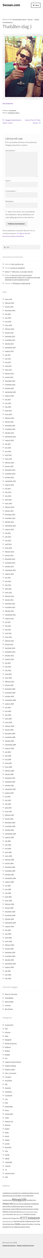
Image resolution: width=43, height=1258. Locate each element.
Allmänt (7, 1032)
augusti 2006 (9, 837)
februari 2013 (9, 552)
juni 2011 (8, 626)
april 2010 (8, 674)
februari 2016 (9, 418)
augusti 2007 (9, 793)
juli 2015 (8, 444)
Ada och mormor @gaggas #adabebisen (26, 1204)
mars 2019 (8, 299)
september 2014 (10, 481)
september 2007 (10, 789)
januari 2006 (9, 863)
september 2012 (10, 570)
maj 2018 (8, 321)
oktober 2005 (9, 874)
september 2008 (10, 745)
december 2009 (10, 689)
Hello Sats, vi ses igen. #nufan (22, 272)
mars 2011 (8, 637)
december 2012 (10, 559)
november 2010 (10, 652)
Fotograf (8, 1077)
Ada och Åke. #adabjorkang (11, 1206)
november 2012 (10, 563)
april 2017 (8, 366)
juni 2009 (8, 711)
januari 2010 (9, 685)
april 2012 (8, 589)
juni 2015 (8, 448)
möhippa (28, 1221)
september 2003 (10, 964)
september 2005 (10, 878)
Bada (25, 1209)
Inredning (8, 1092)
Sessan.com (11, 5)
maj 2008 (8, 759)
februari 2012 (9, 596)
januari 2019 (9, 307)
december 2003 (10, 952)
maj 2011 (8, 629)
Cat (6, 1058)
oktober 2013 (9, 522)
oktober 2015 (9, 433)
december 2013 (10, 514)
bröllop (36, 1209)
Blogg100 (8, 1040)
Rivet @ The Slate (11, 994)
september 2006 (10, 834)
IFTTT (23, 1217)
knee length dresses (8, 1221)
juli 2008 (8, 752)
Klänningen (9, 1106)
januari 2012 (9, 600)
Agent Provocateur (26, 1206)
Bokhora (8, 1047)
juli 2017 (8, 355)
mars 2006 (8, 856)
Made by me (9, 1121)
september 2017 (10, 347)
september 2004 (10, 923)
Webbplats (9, 201)
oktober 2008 (9, 741)
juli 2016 (8, 399)
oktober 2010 (9, 655)
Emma (7, 272)
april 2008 (8, 763)
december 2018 (10, 310)
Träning (7, 1166)
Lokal (7, 1118)
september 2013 (10, 526)
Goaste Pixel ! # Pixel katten (32, 121)
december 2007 (10, 778)
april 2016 (8, 411)
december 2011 (10, 603)
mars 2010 (8, 678)
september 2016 (10, 392)
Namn (8, 181)
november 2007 (10, 782)
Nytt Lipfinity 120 (17, 264)
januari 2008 (9, 774)
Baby (6, 1036)
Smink (7, 1155)
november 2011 (10, 607)
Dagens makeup (10, 1066)
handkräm (26, 1214)
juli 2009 (8, 707)
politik (7, 1144)
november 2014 (10, 474)
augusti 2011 (9, 618)
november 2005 (10, 871)
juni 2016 (8, 403)
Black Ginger (9, 1002)
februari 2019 (9, 303)
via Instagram (8, 103)
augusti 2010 (9, 659)
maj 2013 (8, 540)
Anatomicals (6, 1209)
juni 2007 (8, 800)
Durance (19, 1212)
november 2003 (10, 956)
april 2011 (8, 633)
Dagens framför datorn (13, 1062)
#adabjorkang (7, 1200)
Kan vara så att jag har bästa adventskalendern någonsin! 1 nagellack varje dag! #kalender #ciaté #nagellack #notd (22, 277)
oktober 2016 (9, 388)
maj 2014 (8, 496)
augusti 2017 (9, 351)
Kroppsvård (9, 1114)
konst (7, 1110)
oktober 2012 (9, 566)
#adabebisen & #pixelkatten (12, 1193)
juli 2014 (8, 489)
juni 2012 (8, 581)
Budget (7, 1055)
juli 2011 (8, 622)
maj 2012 (8, 585)
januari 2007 (9, 819)
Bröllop (7, 1051)
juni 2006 (8, 845)
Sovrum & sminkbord (17, 268)
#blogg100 (19, 1199)
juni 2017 (8, 359)
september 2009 (10, 700)
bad (22, 1209)
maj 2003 (8, 978)
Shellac (18, 1224)
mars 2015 (8, 459)
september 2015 (10, 437)
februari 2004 (9, 945)
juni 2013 (8, 537)
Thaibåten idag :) (14, 113)
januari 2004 (9, 949)
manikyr (22, 1221)
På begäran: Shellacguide (21, 283)
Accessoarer (9, 1025)
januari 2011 (9, 644)
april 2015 (8, 455)
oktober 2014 (9, 477)
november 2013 (10, 518)
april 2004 (8, 938)
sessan (30, 19)
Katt (6, 1103)
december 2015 (10, 425)
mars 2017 (8, 370)
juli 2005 (8, 886)
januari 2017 (9, 377)
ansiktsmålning (16, 1209)
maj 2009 (8, 715)
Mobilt (7, 1129)
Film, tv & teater (10, 1073)
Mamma (7, 1125)
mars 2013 (8, 548)
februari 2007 (9, 815)
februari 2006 (9, 860)
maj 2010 (8, 670)
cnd (9, 1212)
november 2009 (10, 693)
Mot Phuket (9, 1009)
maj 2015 (8, 451)
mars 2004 (8, 941)
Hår (6, 1084)
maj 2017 (8, 362)
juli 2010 (8, 663)
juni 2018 (8, 318)
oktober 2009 (9, 696)
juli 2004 (8, 930)
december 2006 (10, 822)
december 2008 (10, 733)
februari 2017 (9, 373)
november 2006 (10, 826)
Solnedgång (9, 998)
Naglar (7, 1140)
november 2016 (10, 385)
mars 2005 (8, 900)
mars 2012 (8, 592)
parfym (34, 1221)
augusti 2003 (9, 967)
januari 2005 (9, 908)
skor (6, 1151)
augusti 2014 (9, 485)
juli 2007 (8, 796)
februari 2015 (9, 463)
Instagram (34, 1217)
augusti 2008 (9, 748)
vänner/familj (9, 1173)
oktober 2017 (9, 344)
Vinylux (27, 1227)
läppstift (16, 1221)
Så (27, 1224)
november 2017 (10, 340)
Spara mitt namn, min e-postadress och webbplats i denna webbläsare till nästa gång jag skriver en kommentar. (20, 214)
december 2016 (10, 381)
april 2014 (8, 500)
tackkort (31, 1224)
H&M (15, 1214)
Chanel (5, 1212)
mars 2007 (8, 811)
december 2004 (10, 912)
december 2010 (10, 648)
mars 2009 (8, 722)
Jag (6, 1099)
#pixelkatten (31, 1200)
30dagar (6, 1203)
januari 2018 (9, 333)
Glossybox (10, 1214)
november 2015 (10, 429)
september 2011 (10, 615)
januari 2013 (9, 555)
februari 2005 (9, 904)
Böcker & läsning (11, 1043)
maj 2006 (8, 848)
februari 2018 (9, 329)
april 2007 (8, 808)
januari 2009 (9, 730)
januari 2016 (9, 422)
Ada (6, 1029)
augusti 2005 (9, 882)
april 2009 (8, 719)
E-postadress (11, 191)
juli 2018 (8, 314)
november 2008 (10, 737)
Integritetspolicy (9, 1245)
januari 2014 (9, 511)
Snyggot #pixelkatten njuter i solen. (12, 121)
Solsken (23, 1224)
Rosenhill (8, 1147)
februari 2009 (9, 726)
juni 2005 (8, 889)
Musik (7, 1136)
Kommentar (10, 150)
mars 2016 (8, 414)
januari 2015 (9, 466)
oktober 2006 (9, 830)
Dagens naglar (10, 1069)
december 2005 (10, 867)
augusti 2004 (9, 926)
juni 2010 (8, 667)
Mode (7, 1132)
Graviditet (8, 1080)
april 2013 (8, 544)
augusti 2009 (9, 704)
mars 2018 (8, 325)
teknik (7, 1158)
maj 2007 (8, 804)
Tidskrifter (8, 1162)
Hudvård (8, 1088)
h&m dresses (19, 1214)
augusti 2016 (9, 396)
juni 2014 (8, 492)
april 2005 (8, 897)
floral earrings (30, 1212)
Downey (13, 1212)
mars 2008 (8, 767)
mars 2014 (8, 503)
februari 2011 (9, 641)
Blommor (30, 1209)
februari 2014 (9, 507)
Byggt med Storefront (25, 1245)
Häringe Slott (15, 1218)
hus (9, 1218)
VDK (6, 1177)
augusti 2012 (9, 574)
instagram (12, 110)
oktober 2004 (9, 919)
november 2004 (10, 915)
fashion (24, 1212)
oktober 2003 (9, 960)
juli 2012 (8, 577)
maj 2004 (8, 934)
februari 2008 (9, 771)
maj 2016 (8, 407)
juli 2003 (8, 971)
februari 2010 (9, 681)
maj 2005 (8, 893)
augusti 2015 (9, 440)
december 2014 (10, 470)
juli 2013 (8, 533)
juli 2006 (8, 841)
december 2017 (10, 336)
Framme (8, 1005)
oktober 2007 (9, 785)
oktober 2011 (9, 611)
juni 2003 (8, 975)
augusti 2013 (9, 529)
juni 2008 (8, 756)
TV (6, 1170)
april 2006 (8, 852)
